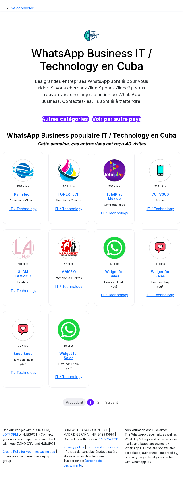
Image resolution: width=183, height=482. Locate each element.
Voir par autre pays (116, 119)
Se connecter (22, 8)
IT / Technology (23, 209)
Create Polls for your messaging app (29, 451)
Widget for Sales (114, 273)
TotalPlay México (114, 196)
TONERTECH (69, 194)
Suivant (111, 402)
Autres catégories (65, 119)
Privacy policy (74, 447)
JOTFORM (10, 434)
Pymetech (23, 194)
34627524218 (108, 439)
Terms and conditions (102, 447)
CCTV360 (160, 194)
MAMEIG (68, 271)
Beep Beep (23, 353)
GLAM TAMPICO (23, 273)
